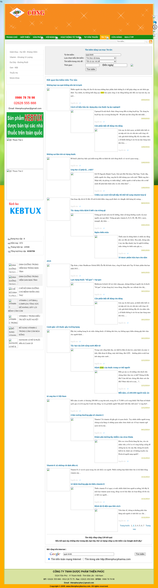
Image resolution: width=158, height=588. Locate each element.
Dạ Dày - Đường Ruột (19, 62)
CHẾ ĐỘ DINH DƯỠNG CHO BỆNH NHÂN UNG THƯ (29, 291)
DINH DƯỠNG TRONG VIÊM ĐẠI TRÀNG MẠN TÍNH (29, 268)
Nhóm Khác (15, 78)
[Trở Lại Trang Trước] (155, 24)
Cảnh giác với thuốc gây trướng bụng (63, 327)
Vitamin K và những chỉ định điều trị (62, 465)
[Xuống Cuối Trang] (155, 38)
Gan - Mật (14, 68)
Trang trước (125, 526)
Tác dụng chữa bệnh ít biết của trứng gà (88, 210)
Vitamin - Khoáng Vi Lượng (21, 57)
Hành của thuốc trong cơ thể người (112, 368)
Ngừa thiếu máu (102, 232)
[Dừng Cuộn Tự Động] (155, 29)
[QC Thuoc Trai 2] (25, 199)
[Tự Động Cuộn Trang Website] (155, 33)
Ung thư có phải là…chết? (82, 170)
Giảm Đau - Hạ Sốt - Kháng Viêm (23, 52)
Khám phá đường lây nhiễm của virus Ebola (114, 437)
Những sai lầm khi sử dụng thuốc (61, 154)
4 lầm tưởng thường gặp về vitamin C (87, 415)
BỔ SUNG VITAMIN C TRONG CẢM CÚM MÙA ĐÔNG (29, 331)
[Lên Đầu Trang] (155, 19)
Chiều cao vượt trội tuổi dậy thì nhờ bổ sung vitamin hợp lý (120, 195)
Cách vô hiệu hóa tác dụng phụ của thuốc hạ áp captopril (95, 107)
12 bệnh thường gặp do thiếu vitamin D (88, 484)
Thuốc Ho (14, 73)
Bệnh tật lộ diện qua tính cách (107, 506)
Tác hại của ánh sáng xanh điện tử (86, 346)
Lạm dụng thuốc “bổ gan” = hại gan (86, 280)
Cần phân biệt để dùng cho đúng (109, 126)
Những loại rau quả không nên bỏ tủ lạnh (64, 85)
